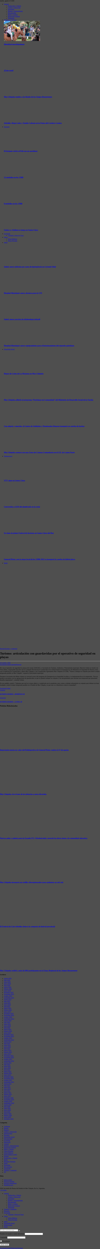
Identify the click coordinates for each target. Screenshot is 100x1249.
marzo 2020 (7, 1113)
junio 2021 (7, 1087)
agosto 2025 (7, 999)
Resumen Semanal (9, 1161)
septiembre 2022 (9, 1061)
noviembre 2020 (9, 1099)
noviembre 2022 (9, 1057)
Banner (6, 1128)
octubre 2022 (8, 1059)
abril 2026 (7, 985)
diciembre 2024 (8, 1013)
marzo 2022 (7, 1071)
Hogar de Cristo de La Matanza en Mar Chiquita (23, 374)
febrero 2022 (8, 1073)
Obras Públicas (12, 239)
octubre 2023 (8, 1038)
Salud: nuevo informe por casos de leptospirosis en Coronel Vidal (30, 267)
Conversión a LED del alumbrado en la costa (22, 507)
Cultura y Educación (14, 7)
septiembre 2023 (9, 1040)
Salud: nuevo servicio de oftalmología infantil (22, 319)
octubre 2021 (8, 1080)
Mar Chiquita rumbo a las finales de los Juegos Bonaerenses (28, 97)
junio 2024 (7, 1024)
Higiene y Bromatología (15, 11)
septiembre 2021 (9, 1082)
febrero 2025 (8, 1010)
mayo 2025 (7, 1005)
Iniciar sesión (8, 1180)
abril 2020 (7, 1112)
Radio (6, 563)
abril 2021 (7, 1091)
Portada (2, 649)
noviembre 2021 (9, 1078)
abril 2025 (7, 1006)
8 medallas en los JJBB (13, 204)
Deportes (6, 127)
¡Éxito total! (8, 70)
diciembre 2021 (8, 1077)
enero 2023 (7, 1054)
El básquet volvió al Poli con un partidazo (21, 151)
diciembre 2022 (8, 1055)
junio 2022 (7, 1066)
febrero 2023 (8, 1052)
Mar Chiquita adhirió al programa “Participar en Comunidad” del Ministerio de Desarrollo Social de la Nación (48, 400)
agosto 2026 (7, 978)
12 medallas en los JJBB (13, 177)
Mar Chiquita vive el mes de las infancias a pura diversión (23, 794)
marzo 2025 (7, 1008)
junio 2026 (7, 982)
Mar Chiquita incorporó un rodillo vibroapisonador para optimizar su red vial (32, 882)
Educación (7, 1142)
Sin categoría (8, 1167)
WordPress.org (8, 1185)
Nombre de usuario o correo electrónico (12, 1234)
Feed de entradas (9, 1181)
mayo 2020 (7, 1110)
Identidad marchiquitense (14, 44)
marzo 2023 (7, 1050)
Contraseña (3, 1237)
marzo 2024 (7, 1029)
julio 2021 (7, 1085)
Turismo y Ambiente (10, 20)
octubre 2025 (8, 996)
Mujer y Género (13, 15)
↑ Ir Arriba (3, 1190)
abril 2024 (7, 1027)
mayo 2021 (7, 1089)
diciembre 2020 (8, 1098)
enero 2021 (7, 1096)
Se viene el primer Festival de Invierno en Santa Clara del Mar (29, 533)
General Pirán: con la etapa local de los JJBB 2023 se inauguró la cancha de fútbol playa (39, 559)
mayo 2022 (7, 1068)
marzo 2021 (7, 1092)
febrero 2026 (8, 989)
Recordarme (6, 1241)
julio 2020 (7, 1106)
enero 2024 (7, 1033)
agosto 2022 (7, 1063)
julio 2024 (7, 1022)
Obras (6, 237)
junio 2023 (7, 1045)
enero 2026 (7, 991)
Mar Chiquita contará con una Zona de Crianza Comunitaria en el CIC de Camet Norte (39, 452)
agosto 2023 (7, 1041)
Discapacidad (12, 13)
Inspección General (14, 16)
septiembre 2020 (9, 1103)
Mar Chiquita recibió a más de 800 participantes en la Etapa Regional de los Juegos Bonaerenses (38, 970)
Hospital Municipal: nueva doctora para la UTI (23, 293)
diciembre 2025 (8, 992)
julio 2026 (7, 980)
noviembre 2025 (9, 994)
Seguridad (11, 9)
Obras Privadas (12, 241)
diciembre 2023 (8, 1034)
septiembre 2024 (9, 1019)
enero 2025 (7, 1012)
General (6, 4)
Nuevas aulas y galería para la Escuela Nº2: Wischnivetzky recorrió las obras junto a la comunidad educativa (44, 838)
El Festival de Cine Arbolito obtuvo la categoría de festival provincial (27, 926)
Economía (7, 234)
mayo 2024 (7, 1026)
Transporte (11, 18)
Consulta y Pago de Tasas (16, 235)
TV (5, 1172)
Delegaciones (8, 456)
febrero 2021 (8, 1094)
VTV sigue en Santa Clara (14, 480)
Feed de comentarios (10, 1183)
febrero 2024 (8, 1031)
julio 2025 (7, 1001)
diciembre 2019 (8, 1119)
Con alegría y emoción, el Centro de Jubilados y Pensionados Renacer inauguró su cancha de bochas (44, 426)
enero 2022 (7, 1075)
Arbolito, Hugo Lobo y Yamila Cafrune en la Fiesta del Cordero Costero (33, 123)
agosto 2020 (7, 1105)
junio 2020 (7, 1108)
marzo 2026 (7, 987)
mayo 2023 (7, 1047)
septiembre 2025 (9, 998)
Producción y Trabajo (14, 6)
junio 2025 (7, 1003)
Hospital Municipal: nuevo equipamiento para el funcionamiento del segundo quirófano (39, 346)
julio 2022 (7, 1064)
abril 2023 (7, 1048)
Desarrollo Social (9, 349)
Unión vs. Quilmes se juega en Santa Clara (21, 230)
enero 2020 (7, 1117)
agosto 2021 (7, 1084)
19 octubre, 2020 (5, 663)
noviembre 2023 (9, 1036)
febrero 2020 (8, 1115)
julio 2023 (7, 1043)
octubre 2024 (8, 1017)
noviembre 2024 (9, 1015)
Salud (5, 242)
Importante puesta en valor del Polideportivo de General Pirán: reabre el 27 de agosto (34, 750)
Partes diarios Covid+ (10, 1154)
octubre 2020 (8, 1101)
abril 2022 (7, 1070)
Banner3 (6, 1130)
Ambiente (7, 1126)
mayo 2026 (7, 984)
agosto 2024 (7, 1020)
